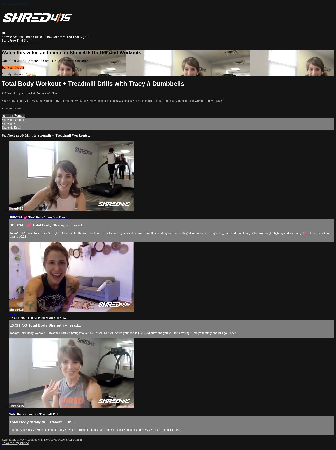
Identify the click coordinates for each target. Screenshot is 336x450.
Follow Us (50, 37)
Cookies (32, 439)
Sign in (84, 37)
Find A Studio (33, 37)
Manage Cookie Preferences (55, 439)
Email (21, 116)
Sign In (28, 40)
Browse (7, 37)
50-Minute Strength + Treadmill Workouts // (26, 93)
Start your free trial (13, 67)
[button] (3, 33)
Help (5, 439)
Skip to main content (14, 3)
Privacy (22, 439)
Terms (12, 439)
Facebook (8, 116)
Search (18, 37)
